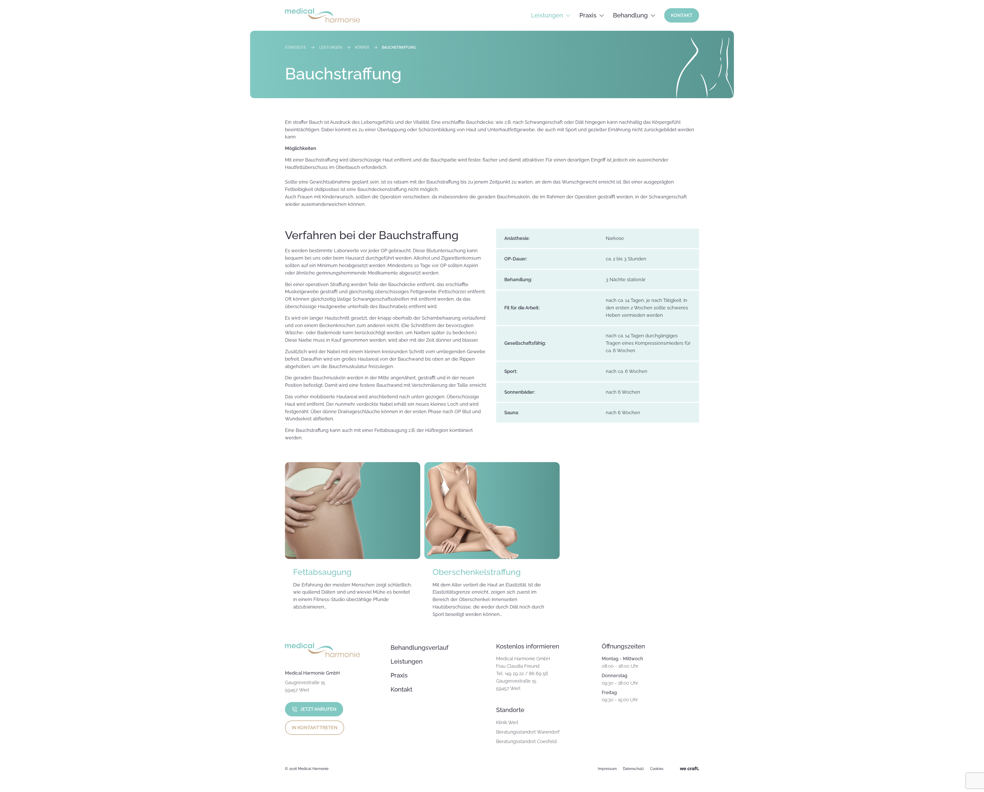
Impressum (607, 769)
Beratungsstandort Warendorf (528, 732)
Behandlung (630, 15)
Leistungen (547, 15)
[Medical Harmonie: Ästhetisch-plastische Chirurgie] (322, 15)
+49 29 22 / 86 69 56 (526, 673)
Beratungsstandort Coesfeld (526, 741)
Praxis (588, 15)
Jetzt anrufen (318, 709)
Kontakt (681, 15)
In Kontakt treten (314, 727)
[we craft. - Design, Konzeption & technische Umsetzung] (689, 768)
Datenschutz (633, 769)
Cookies (656, 769)
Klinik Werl (507, 722)
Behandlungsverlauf (419, 647)
